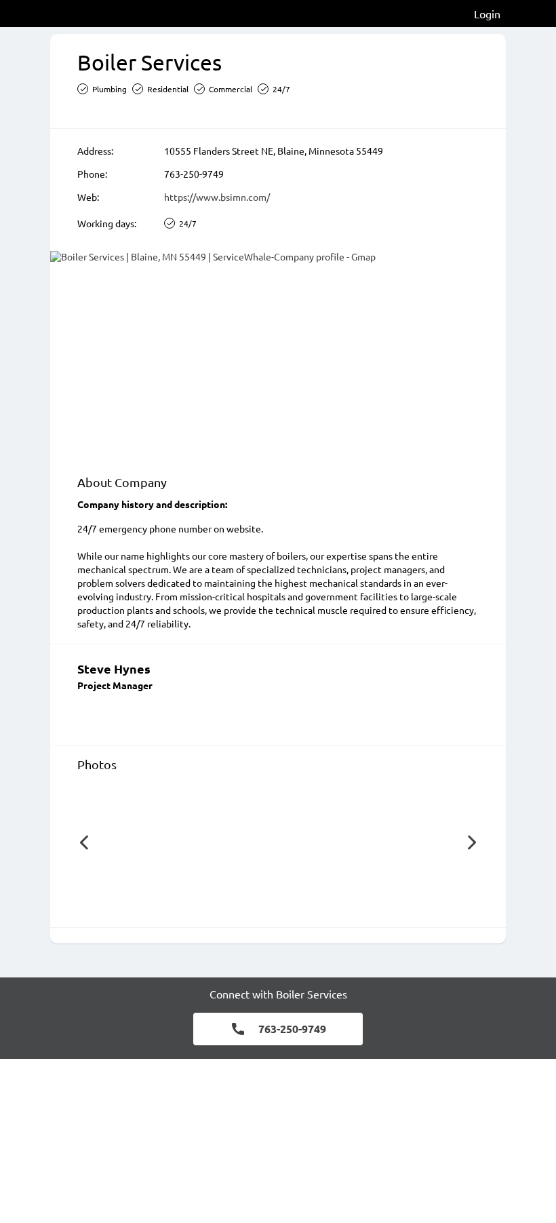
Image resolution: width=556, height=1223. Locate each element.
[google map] (278, 356)
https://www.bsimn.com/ (217, 197)
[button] (84, 842)
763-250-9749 (194, 174)
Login (487, 13)
